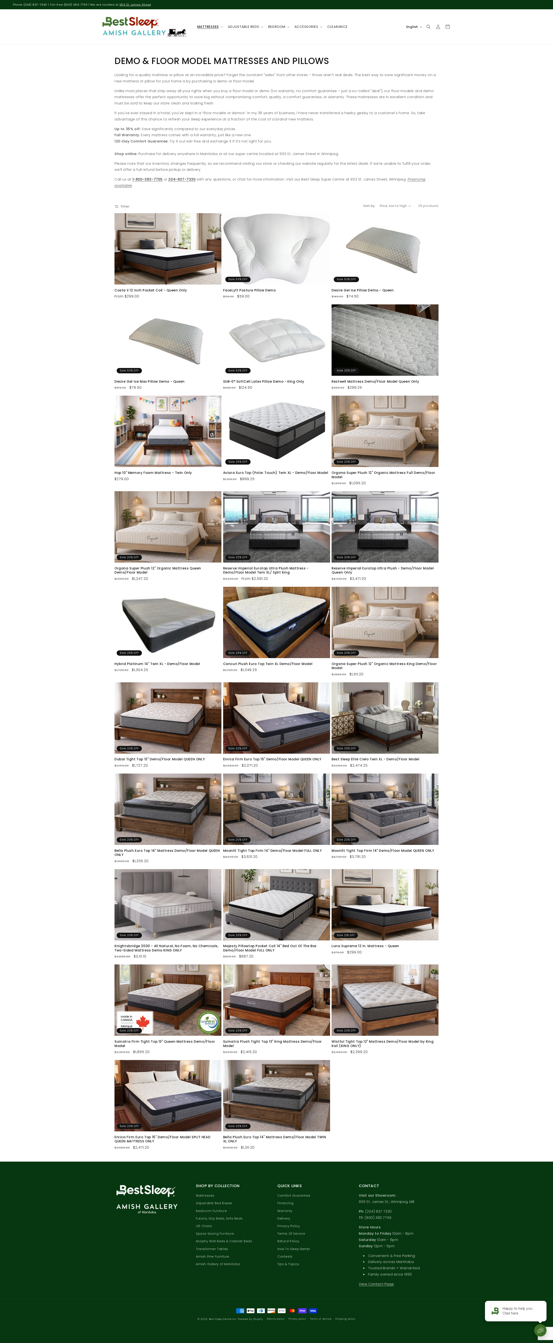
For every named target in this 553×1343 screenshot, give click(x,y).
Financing (285, 1203)
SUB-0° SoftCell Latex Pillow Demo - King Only (263, 381)
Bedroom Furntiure (211, 1211)
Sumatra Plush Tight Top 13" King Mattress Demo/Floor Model (272, 1043)
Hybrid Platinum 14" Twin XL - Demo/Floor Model (157, 664)
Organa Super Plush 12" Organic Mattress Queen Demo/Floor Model (157, 570)
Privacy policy (297, 1319)
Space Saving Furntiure (215, 1233)
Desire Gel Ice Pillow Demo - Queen (363, 290)
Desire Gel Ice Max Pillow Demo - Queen (149, 381)
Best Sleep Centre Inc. (223, 1319)
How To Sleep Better (293, 1249)
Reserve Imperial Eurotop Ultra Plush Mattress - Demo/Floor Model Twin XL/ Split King (266, 570)
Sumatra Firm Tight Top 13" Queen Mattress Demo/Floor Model (164, 1043)
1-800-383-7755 (147, 179)
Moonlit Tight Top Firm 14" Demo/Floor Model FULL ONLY (272, 851)
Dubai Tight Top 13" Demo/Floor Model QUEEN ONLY (159, 759)
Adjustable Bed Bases (214, 1203)
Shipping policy (345, 1319)
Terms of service (320, 1319)
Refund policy (275, 1319)
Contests (284, 1256)
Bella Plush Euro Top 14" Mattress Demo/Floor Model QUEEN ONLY (167, 853)
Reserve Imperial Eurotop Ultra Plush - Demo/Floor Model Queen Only (383, 570)
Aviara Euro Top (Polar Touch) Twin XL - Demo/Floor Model (275, 473)
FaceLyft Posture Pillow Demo (249, 290)
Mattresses (205, 1196)
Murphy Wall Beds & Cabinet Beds (224, 1241)
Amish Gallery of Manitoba (218, 1264)
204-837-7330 (181, 179)
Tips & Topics (288, 1264)
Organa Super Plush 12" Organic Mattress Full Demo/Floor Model (383, 475)
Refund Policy (288, 1241)
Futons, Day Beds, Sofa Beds (219, 1218)
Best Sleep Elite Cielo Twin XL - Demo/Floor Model (375, 759)
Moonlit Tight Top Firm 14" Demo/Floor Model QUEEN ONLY (383, 851)
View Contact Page (376, 1284)
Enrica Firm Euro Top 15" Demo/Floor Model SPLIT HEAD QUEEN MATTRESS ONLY (162, 1139)
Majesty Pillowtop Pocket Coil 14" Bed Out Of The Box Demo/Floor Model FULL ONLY (269, 948)
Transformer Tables (212, 1249)
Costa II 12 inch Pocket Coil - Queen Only (150, 290)
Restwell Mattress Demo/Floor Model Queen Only (375, 381)
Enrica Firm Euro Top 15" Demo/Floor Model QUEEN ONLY (272, 759)
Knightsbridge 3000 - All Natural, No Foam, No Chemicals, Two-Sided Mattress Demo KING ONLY (166, 948)
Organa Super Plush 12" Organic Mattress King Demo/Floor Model (384, 666)
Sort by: (369, 206)
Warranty (284, 1211)
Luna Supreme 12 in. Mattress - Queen (365, 946)
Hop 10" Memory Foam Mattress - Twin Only (153, 473)
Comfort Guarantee (293, 1196)
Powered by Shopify (250, 1319)
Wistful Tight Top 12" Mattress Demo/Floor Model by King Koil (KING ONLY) (383, 1043)
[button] (209, 26)
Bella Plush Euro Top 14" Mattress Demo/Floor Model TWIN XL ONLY (274, 1139)
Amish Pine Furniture (212, 1256)
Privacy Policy (288, 1226)
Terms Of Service (291, 1233)
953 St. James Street (135, 5)
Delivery (283, 1218)
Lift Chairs (204, 1226)
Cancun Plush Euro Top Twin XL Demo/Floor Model (268, 664)
